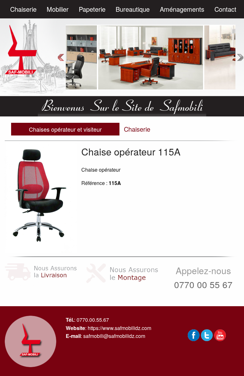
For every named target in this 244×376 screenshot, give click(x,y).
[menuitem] (23, 9)
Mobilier (58, 9)
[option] (151, 57)
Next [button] (240, 57)
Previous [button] (61, 57)
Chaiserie (23, 9)
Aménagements (182, 9)
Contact (225, 9)
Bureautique (133, 9)
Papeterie (92, 9)
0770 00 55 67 (203, 284)
